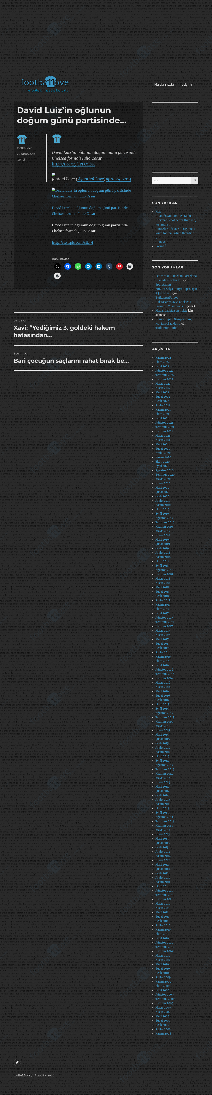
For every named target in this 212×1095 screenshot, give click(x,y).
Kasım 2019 (163, 505)
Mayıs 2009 (163, 1007)
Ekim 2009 (162, 986)
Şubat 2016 (162, 695)
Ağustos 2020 (164, 470)
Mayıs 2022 (163, 383)
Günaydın (161, 242)
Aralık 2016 (162, 652)
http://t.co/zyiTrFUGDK (73, 164)
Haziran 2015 (164, 721)
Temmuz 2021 (164, 427)
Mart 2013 (162, 838)
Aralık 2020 (163, 453)
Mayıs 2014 (162, 778)
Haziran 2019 (164, 526)
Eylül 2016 (162, 665)
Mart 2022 (162, 392)
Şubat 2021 (162, 448)
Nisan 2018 (162, 583)
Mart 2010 (162, 964)
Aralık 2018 (162, 552)
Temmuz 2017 (164, 622)
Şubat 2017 (162, 643)
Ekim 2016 (162, 661)
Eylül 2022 (162, 366)
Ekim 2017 (162, 609)
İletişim (186, 84)
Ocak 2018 (162, 596)
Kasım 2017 (163, 604)
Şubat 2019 (162, 544)
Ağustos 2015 (164, 713)
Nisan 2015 (162, 730)
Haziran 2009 (164, 1003)
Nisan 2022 (162, 388)
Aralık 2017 (162, 600)
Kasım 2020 (163, 457)
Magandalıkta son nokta (171, 310)
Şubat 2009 (162, 1020)
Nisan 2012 (162, 860)
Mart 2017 (162, 639)
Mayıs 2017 (162, 630)
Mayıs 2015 (162, 726)
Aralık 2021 (162, 405)
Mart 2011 (161, 912)
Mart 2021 (162, 444)
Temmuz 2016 (164, 674)
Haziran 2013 (164, 825)
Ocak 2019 (162, 548)
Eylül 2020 (162, 466)
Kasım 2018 (163, 557)
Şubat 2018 (162, 591)
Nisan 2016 (162, 687)
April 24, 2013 (118, 178)
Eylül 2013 (162, 812)
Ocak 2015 (162, 743)
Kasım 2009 (163, 981)
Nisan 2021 (162, 440)
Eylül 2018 (162, 565)
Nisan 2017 (162, 635)
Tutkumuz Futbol (166, 328)
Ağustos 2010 (164, 942)
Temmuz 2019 (164, 522)
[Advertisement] (107, 40)
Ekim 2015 (162, 704)
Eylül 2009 (162, 990)
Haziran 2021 (164, 431)
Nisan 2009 (163, 1012)
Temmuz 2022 (165, 375)
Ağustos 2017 (164, 617)
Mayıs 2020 (163, 479)
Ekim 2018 (162, 561)
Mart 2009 (162, 1016)
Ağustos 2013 (164, 817)
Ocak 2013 (162, 847)
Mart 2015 (162, 734)
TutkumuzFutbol (166, 297)
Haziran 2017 (164, 626)
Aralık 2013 (162, 799)
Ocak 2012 (162, 873)
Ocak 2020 (162, 496)
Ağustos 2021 (164, 422)
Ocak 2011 (161, 921)
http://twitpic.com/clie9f (72, 242)
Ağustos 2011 (164, 890)
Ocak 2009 (162, 1025)
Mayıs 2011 (162, 903)
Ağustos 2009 (164, 994)
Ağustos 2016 (164, 669)
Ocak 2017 (162, 648)
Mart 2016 (162, 691)
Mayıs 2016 (162, 682)
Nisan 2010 (162, 960)
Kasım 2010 (163, 929)
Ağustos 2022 (164, 370)
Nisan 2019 (162, 535)
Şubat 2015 (162, 739)
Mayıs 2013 (162, 830)
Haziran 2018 (164, 574)
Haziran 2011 (163, 899)
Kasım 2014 (163, 752)
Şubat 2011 (162, 916)
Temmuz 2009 (165, 999)
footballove (24, 148)
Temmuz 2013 (164, 821)
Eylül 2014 (162, 760)
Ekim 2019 (162, 509)
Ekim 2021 (162, 414)
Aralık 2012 (162, 851)
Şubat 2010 (162, 968)
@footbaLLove (90, 178)
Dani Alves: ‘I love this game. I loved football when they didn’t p (175, 233)
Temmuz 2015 (164, 717)
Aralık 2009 (163, 977)
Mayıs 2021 (162, 435)
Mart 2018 (162, 587)
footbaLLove (22, 1075)
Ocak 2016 (162, 700)
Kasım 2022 (163, 357)
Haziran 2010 (164, 951)
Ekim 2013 (162, 808)
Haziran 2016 (164, 678)
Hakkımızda (164, 84)
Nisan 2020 (162, 483)
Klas (158, 211)
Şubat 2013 (162, 843)
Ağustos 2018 (164, 570)
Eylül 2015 (162, 708)
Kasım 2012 (163, 856)
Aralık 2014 (162, 747)
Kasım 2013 (162, 804)
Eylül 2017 (162, 613)
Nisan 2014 (162, 782)
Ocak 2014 (162, 795)
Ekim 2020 (162, 461)
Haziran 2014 (164, 773)
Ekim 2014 (162, 756)
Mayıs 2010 (162, 955)
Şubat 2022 (162, 396)
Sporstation (163, 284)
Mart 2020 (162, 487)
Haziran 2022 (164, 379)
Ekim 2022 (162, 362)
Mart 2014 (162, 786)
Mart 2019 (162, 539)
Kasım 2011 (162, 882)
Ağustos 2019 (164, 518)
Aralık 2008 (163, 1029)
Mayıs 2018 (162, 578)
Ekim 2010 (162, 934)
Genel (21, 159)
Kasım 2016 (163, 656)
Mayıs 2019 (162, 531)
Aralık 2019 (162, 500)
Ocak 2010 (162, 973)
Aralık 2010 (162, 925)
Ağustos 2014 (164, 765)
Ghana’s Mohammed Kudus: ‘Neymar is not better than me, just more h (175, 220)
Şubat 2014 (162, 791)
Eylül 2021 (162, 418)
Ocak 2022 (162, 401)
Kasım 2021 (163, 409)
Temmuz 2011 (164, 895)
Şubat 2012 (162, 869)
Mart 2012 (162, 864)
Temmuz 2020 (165, 474)
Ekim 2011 (162, 886)
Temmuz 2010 (164, 947)
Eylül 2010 (162, 938)
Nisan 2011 (162, 908)
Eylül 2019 (162, 513)
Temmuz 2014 (164, 769)
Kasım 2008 (163, 1033)
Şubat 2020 (162, 492)
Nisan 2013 (162, 834)
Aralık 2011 (162, 877)
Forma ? (160, 246)
